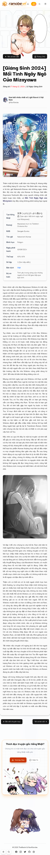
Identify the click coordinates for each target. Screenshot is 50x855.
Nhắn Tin (35, 760)
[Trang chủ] (13, 4)
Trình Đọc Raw (20, 760)
